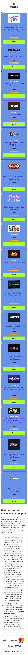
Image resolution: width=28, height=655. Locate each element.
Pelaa (14, 42)
